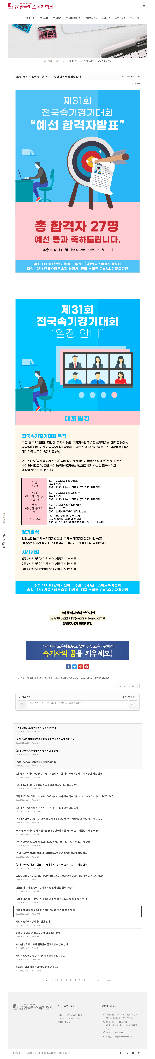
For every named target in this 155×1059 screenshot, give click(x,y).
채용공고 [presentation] (60, 60)
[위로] (124, 686)
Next (109, 980)
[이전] (116, 686)
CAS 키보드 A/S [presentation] (104, 60)
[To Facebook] (68, 666)
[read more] (77, 729)
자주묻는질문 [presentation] (87, 60)
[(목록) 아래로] (129, 686)
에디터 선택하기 (130, 696)
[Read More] (77, 774)
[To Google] (80, 666)
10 (93, 980)
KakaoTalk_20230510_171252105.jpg (47, 677)
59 (102, 980)
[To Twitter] (74, 666)
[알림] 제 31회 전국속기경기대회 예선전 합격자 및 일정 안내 (48, 76)
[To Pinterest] (86, 666)
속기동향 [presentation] (73, 60)
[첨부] (137, 686)
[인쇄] (133, 686)
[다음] (120, 686)
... (97, 980)
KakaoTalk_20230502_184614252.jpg (89, 677)
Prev (46, 980)
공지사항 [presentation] (48, 60)
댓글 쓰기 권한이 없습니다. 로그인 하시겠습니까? (55, 703)
